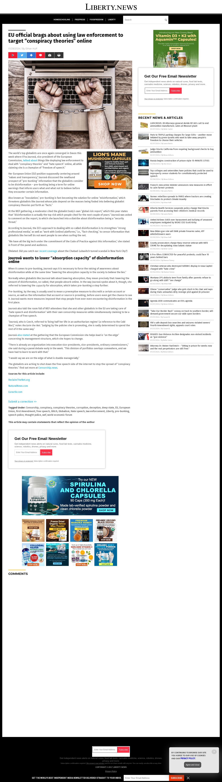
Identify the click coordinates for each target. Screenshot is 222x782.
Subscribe (176, 778)
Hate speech (78, 411)
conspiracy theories (64, 407)
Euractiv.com (15, 391)
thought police (33, 414)
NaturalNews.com (18, 385)
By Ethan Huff (166, 203)
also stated (23, 335)
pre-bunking (122, 411)
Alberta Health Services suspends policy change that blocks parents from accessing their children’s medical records (179, 209)
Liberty (110, 411)
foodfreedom (96, 20)
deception (95, 407)
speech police (16, 414)
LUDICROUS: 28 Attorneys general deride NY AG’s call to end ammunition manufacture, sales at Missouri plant (179, 124)
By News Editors (167, 155)
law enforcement (95, 411)
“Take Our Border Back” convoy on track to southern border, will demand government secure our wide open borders (181, 312)
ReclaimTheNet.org (19, 379)
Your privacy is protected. (23, 461)
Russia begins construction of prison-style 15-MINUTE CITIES (179, 160)
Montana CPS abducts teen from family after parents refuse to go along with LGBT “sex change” (180, 279)
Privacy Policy (111, 771)
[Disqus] (70, 616)
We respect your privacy (95, 763)
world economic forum (59, 414)
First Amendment (25, 411)
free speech (43, 411)
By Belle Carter (167, 129)
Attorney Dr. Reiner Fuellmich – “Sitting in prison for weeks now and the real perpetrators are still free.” (181, 347)
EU (116, 407)
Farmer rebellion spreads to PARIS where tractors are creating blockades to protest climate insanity (180, 198)
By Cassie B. (165, 317)
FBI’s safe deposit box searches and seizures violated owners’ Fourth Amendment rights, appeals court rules (180, 324)
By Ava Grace (166, 164)
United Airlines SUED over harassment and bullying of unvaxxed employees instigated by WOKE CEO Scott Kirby (181, 221)
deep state (108, 407)
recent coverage (48, 251)
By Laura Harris (166, 143)
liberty (112, 20)
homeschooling (62, 20)
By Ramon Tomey (167, 260)
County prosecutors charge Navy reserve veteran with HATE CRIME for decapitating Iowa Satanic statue (179, 244)
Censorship (32, 407)
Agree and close (192, 765)
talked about (30, 160)
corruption (82, 407)
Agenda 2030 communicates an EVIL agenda (171, 301)
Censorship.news (47, 367)
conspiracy (46, 407)
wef (44, 414)
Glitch (54, 411)
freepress (80, 20)
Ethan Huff (31, 48)
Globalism (64, 411)
